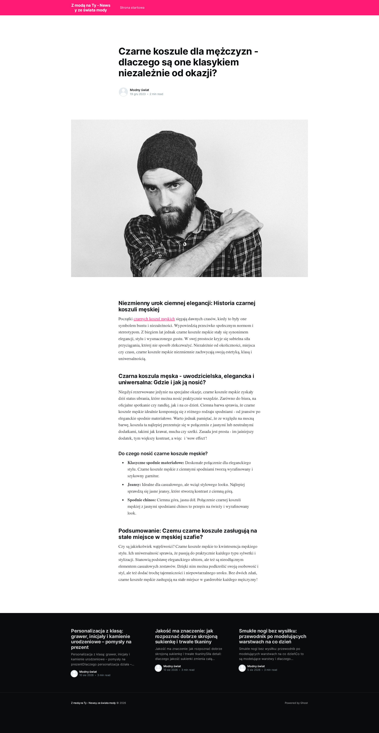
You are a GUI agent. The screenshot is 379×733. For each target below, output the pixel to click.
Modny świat (139, 90)
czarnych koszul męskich (154, 318)
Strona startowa (132, 7)
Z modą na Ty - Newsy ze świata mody (90, 7)
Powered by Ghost (296, 702)
